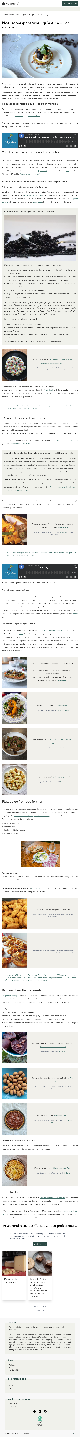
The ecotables (24, 9)
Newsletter (13, 1367)
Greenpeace (14, 444)
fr (71, 1434)
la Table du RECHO (62, 710)
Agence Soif (42, 171)
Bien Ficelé (62, 532)
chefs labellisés (34, 116)
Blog (76, 9)
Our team (12, 1407)
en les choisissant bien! (33, 195)
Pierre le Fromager (38, 888)
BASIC (28, 444)
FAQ (10, 1388)
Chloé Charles (48, 390)
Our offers (12, 1383)
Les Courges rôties (60, 706)
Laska (21, 634)
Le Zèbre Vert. (62, 680)
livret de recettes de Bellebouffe (52, 1198)
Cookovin (67, 1173)
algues (75, 614)
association (19, 116)
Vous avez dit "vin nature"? (30, 174)
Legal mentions (25, 1434)
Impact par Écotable (36, 975)
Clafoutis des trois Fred (61, 1168)
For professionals (70, 3)
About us (4, 9)
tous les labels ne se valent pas (65, 440)
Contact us (13, 1404)
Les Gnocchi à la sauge (60, 777)
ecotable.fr (35, 408)
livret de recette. (62, 527)
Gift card (43, 9)
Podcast (60, 9)
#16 (67, 171)
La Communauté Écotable (52, 630)
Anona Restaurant (65, 782)
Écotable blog (7, 14)
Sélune (69, 368)
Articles (11, 1386)
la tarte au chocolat (61, 1115)
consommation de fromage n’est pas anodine (32, 816)
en (74, 1434)
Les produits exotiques (10, 996)
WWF (21, 444)
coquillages (37, 202)
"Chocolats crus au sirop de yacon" (53, 1047)
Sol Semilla (61, 1052)
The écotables (14, 1370)
